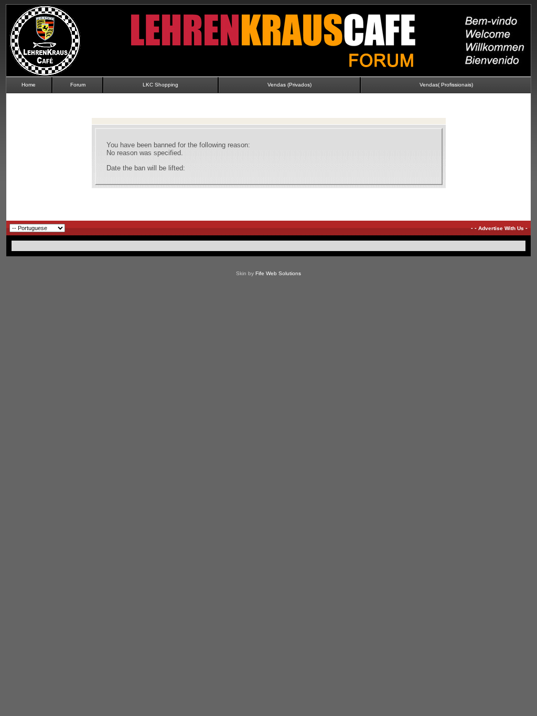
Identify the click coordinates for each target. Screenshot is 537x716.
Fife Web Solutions (278, 273)
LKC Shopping (160, 85)
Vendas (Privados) (289, 85)
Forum (77, 85)
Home (29, 85)
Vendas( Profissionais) (446, 85)
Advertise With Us (501, 228)
